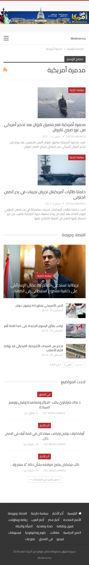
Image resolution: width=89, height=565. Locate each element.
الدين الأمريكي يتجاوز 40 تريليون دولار (39, 305)
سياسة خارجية (77, 90)
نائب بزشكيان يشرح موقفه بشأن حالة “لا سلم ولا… (44, 464)
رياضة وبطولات (17, 520)
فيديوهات (14, 533)
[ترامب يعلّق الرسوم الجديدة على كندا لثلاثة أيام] (76, 331)
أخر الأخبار (44, 425)
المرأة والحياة (24, 526)
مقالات (54, 533)
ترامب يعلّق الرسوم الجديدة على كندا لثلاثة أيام (33, 326)
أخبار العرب (37, 520)
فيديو (60, 539)
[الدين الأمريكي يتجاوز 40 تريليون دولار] (76, 310)
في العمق (44, 394)
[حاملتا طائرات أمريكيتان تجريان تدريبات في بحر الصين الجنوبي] (62, 170)
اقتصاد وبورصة (17, 513)
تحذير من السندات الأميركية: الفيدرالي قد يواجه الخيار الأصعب (33, 348)
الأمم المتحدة (72, 520)
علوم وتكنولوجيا (35, 533)
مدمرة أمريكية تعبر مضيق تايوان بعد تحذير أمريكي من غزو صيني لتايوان (45, 127)
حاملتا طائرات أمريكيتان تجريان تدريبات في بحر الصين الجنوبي (45, 194)
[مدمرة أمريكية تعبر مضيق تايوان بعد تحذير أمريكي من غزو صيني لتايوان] (62, 102)
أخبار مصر (53, 520)
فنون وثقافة (65, 526)
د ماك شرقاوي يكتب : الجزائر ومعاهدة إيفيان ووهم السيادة (45, 404)
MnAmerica (78, 38)
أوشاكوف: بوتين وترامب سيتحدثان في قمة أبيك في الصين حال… (44, 436)
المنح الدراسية (72, 533)
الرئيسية (72, 513)
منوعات (30, 539)
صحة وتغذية (45, 526)
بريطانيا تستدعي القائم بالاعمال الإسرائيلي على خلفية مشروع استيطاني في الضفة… (44, 288)
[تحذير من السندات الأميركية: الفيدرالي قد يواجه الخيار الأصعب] (76, 351)
